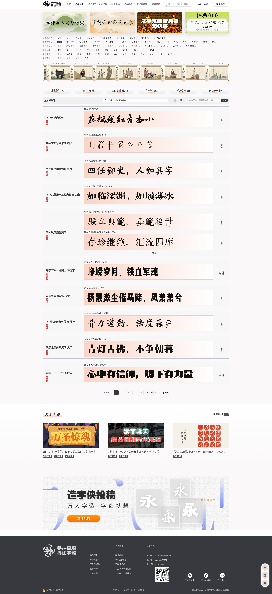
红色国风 (136, 46)
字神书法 (70, 42)
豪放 (68, 50)
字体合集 (94, 560)
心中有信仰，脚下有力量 (140, 374)
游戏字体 (102, 4)
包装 (152, 54)
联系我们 (220, 4)
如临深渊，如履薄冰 (130, 196)
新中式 (78, 50)
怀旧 (125, 50)
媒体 (142, 54)
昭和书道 (121, 38)
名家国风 (70, 46)
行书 (176, 42)
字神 (68, 38)
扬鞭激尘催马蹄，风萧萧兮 (134, 297)
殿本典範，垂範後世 (130, 222)
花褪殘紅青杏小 (120, 119)
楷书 (158, 42)
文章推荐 (94, 573)
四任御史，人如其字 (130, 170)
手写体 (148, 42)
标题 (133, 54)
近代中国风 (150, 46)
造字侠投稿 (120, 564)
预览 (224, 100)
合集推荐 (94, 569)
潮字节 (91, 4)
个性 (143, 50)
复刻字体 (83, 42)
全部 (59, 38)
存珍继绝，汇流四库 (130, 242)
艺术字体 (58, 456)
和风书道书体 (105, 38)
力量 (116, 50)
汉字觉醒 (177, 456)
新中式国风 (191, 46)
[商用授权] (265, 575)
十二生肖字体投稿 (123, 569)
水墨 (98, 50)
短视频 (69, 54)
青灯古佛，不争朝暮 (130, 349)
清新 (107, 50)
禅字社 (78, 38)
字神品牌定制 (160, 38)
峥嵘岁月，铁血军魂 (122, 272)
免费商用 (69, 456)
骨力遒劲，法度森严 (130, 323)
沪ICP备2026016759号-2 (55, 590)
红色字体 (123, 42)
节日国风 (123, 46)
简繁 (77, 58)
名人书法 (96, 42)
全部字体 (50, 100)
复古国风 (96, 46)
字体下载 (94, 555)
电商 (107, 54)
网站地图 (195, 590)
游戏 (124, 54)
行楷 (167, 42)
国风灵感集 (95, 564)
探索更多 (218, 414)
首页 (69, 4)
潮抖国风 (145, 38)
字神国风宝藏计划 (123, 573)
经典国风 (109, 46)
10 (156, 393)
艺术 (152, 50)
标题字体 (47, 456)
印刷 (98, 54)
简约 (89, 50)
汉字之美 (90, 38)
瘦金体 (195, 42)
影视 (89, 54)
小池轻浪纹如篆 (120, 145)
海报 (170, 54)
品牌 (79, 54)
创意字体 (115, 4)
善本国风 (83, 46)
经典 (134, 50)
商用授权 (221, 118)
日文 (87, 58)
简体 (68, 58)
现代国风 (164, 46)
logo (115, 54)
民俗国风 (177, 46)
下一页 (166, 393)
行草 (185, 42)
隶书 (205, 42)
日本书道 (136, 42)
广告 (161, 54)
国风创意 (109, 42)
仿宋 (214, 42)
